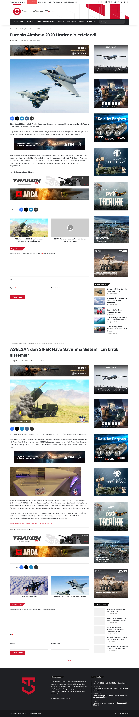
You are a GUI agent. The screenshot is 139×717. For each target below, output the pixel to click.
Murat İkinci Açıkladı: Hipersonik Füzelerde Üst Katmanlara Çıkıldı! (116, 310)
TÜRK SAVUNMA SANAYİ (45, 22)
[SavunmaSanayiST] (69, 11)
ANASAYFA (19, 22)
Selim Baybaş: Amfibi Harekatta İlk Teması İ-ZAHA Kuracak (117, 329)
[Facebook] (12, 118)
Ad (11, 279)
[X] (17, 118)
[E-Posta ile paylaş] (32, 118)
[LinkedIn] (22, 118)
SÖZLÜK (81, 22)
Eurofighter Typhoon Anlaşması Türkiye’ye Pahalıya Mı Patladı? (57, 2)
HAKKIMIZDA (91, 22)
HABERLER (29, 22)
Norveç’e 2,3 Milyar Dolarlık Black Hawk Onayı (117, 290)
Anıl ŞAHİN (14, 40)
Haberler (21, 29)
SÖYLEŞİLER (71, 22)
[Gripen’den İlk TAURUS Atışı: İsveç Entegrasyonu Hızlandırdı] (99, 301)
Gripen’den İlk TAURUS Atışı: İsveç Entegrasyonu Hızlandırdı (117, 300)
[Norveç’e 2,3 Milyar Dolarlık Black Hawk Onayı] (99, 292)
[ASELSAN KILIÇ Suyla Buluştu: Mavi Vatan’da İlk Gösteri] (99, 320)
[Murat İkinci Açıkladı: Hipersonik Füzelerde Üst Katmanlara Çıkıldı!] (99, 310)
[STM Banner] (49, 146)
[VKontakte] (27, 118)
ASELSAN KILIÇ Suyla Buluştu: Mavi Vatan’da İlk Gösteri (117, 319)
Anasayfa (14, 29)
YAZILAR (61, 22)
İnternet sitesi (55, 288)
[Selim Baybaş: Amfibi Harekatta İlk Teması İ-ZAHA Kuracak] (99, 329)
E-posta (13, 288)
